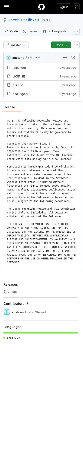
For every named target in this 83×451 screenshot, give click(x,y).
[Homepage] (41, 6)
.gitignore (19, 67)
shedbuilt (17, 20)
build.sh (18, 85)
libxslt (33, 20)
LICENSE (19, 76)
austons (18, 57)
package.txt (21, 94)
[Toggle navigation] (6, 6)
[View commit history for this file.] (73, 57)
